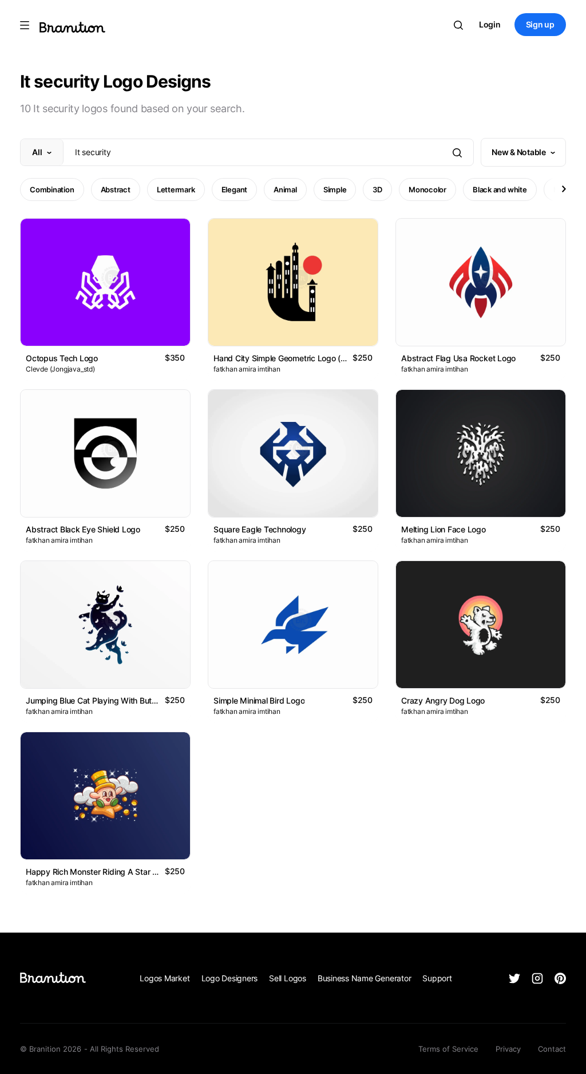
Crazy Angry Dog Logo (443, 700)
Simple (335, 189)
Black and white (500, 189)
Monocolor (427, 189)
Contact (552, 1048)
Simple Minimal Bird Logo (258, 700)
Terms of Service (448, 1048)
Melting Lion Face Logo (443, 529)
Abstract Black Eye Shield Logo (83, 529)
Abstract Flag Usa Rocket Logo (458, 358)
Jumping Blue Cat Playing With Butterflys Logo (110, 700)
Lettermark (176, 189)
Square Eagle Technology (259, 529)
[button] (563, 189)
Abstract (115, 189)
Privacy (508, 1048)
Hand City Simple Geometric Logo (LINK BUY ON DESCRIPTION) (329, 358)
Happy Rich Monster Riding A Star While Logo (109, 871)
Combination (52, 189)
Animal (285, 189)
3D (377, 189)
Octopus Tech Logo (62, 358)
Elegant (234, 189)
